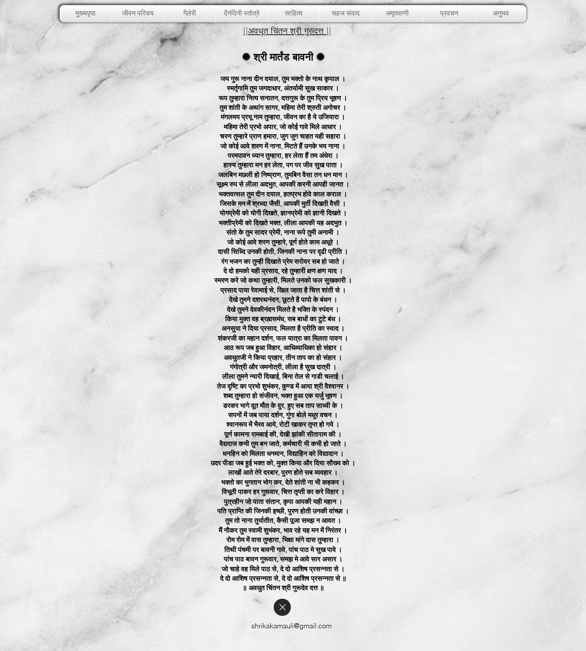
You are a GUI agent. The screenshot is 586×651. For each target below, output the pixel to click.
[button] (189, 13)
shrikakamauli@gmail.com (291, 625)
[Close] (282, 607)
